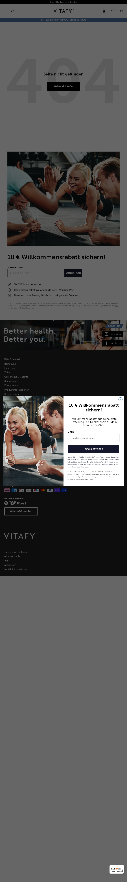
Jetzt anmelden (94, 448)
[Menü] (122, 867)
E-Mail (71, 432)
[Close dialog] (120, 399)
